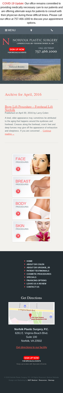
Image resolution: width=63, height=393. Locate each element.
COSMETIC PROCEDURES (39, 274)
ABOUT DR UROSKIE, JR (38, 267)
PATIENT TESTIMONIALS (38, 271)
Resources (43, 380)
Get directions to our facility (31, 347)
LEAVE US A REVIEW (36, 284)
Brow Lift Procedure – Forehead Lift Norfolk (29, 108)
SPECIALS (31, 277)
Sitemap (51, 380)
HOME (29, 261)
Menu (11, 30)
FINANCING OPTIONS (37, 280)
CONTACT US (33, 287)
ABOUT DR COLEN (35, 264)
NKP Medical (32, 380)
